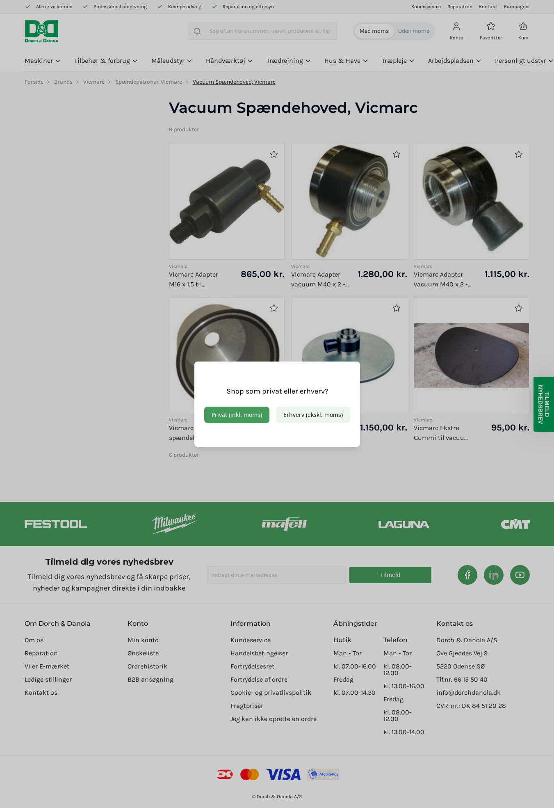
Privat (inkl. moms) (237, 415)
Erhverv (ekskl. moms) (313, 415)
